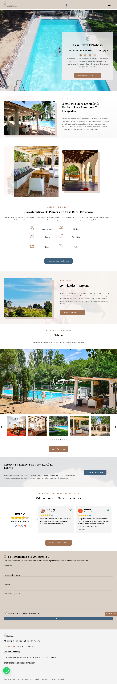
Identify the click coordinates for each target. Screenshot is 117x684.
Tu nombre (8, 566)
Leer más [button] (81, 529)
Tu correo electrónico (12, 575)
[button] (109, 5)
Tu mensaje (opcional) (12, 594)
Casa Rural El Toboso (56, 475)
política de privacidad (32, 613)
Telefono (7, 584)
